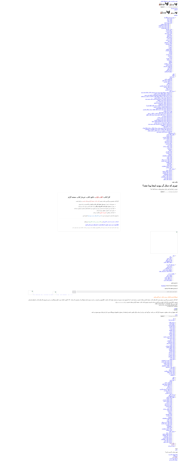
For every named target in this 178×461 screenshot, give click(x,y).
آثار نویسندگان (168, 261)
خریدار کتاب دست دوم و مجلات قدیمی (163, 120)
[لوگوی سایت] (173, 5)
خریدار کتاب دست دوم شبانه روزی (164, 101)
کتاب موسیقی (168, 44)
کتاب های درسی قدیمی (166, 161)
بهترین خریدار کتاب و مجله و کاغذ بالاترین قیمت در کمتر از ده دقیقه (156, 96)
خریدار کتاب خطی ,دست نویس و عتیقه (163, 103)
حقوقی (170, 61)
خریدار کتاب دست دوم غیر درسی (164, 118)
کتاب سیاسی (169, 167)
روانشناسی (169, 34)
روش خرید (169, 258)
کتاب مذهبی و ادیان (167, 146)
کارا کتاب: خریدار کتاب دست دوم (164, 132)
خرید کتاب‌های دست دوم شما (94, 215)
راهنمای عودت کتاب (167, 270)
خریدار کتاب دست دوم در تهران (164, 117)
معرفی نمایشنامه (168, 174)
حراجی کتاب (169, 70)
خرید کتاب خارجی (168, 81)
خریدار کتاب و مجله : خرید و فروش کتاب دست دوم (160, 124)
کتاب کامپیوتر (169, 151)
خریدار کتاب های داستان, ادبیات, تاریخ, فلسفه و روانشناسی (158, 129)
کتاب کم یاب (169, 54)
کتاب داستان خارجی (167, 137)
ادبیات (170, 57)
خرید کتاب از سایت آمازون (166, 85)
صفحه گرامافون (168, 71)
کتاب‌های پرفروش (167, 66)
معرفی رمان (169, 170)
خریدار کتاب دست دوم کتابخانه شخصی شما (162, 121)
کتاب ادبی (169, 145)
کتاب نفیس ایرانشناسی (163, 25)
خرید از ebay (169, 88)
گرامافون (170, 67)
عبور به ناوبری (174, 1)
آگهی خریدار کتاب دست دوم (165, 112)
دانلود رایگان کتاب (168, 262)
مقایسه (173, 444)
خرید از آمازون (168, 89)
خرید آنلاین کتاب (168, 279)
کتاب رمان (169, 20)
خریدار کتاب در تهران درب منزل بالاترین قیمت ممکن (160, 130)
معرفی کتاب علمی (167, 179)
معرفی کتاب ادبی (168, 178)
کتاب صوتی (169, 158)
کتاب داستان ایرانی (167, 138)
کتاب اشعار (169, 164)
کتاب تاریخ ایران (168, 141)
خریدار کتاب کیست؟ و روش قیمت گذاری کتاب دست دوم (158, 99)
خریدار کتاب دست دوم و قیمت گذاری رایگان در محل (160, 113)
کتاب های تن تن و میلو (167, 159)
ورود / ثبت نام (171, 446)
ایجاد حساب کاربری (172, 454)
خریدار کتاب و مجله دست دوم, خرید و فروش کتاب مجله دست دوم (156, 92)
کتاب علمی (169, 157)
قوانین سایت (169, 276)
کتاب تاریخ (169, 18)
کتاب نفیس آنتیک (168, 22)
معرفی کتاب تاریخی (167, 175)
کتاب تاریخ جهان (168, 142)
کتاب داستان (169, 135)
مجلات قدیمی (169, 30)
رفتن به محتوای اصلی (166, 1)
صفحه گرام (91, 201)
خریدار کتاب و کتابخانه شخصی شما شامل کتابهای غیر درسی (158, 95)
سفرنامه (170, 55)
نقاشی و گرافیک (168, 42)
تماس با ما (169, 275)
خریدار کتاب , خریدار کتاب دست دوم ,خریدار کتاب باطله (159, 114)
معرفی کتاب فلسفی (167, 172)
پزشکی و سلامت (168, 63)
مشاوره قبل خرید (168, 280)
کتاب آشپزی (169, 153)
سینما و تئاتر (169, 37)
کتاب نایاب (169, 21)
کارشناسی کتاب (168, 79)
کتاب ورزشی (169, 40)
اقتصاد (170, 51)
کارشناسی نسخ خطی (167, 80)
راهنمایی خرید (171, 273)
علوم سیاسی (169, 49)
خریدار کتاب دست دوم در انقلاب (164, 100)
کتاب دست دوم (168, 33)
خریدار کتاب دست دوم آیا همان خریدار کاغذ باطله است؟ (159, 105)
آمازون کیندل (169, 65)
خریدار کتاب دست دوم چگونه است (164, 108)
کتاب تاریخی (169, 139)
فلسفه (170, 62)
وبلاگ (170, 257)
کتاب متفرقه (169, 29)
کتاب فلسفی (169, 162)
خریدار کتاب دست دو (167, 116)
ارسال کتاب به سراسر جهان (165, 271)
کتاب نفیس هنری (165, 28)
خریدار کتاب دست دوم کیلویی (165, 104)
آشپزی (170, 53)
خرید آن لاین (169, 84)
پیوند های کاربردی (171, 264)
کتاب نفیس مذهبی (165, 24)
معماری (170, 45)
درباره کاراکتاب (168, 268)
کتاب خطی (169, 36)
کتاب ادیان (169, 38)
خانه (174, 255)
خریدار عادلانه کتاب (167, 126)
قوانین (170, 78)
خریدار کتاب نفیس (167, 110)
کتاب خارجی (169, 58)
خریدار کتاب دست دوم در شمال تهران (163, 97)
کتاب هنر (170, 41)
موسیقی (170, 154)
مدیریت (170, 46)
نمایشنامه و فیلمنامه (167, 155)
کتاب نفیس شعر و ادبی (164, 26)
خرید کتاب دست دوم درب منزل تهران (163, 122)
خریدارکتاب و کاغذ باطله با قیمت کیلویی (163, 93)
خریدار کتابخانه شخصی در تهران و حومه (163, 107)
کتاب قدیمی (169, 32)
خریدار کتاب (169, 267)
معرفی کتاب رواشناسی (166, 176)
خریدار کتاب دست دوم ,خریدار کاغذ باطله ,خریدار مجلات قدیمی (157, 109)
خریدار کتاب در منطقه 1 (166, 125)
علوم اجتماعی (168, 50)
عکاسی (170, 47)
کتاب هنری (169, 147)
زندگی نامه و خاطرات (167, 166)
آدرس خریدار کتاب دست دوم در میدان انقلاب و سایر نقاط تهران (157, 128)
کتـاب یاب (169, 266)
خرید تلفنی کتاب (168, 277)
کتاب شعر (169, 69)
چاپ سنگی (169, 59)
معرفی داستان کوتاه (167, 171)
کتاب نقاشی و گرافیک (167, 365)
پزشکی (170, 150)
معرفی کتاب (169, 259)
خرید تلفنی (169, 83)
